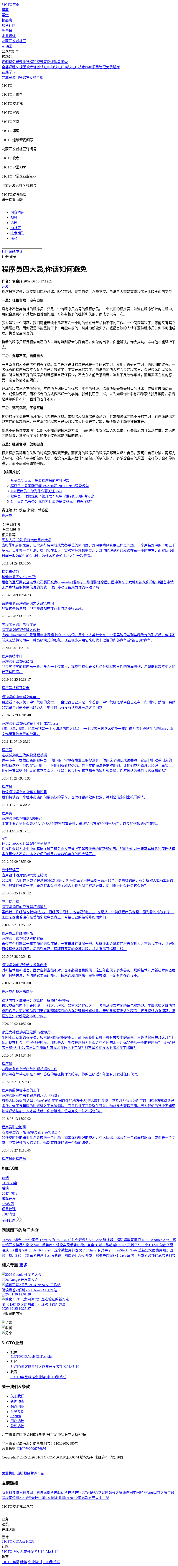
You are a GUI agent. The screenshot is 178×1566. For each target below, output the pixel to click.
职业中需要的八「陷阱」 (31, 1095)
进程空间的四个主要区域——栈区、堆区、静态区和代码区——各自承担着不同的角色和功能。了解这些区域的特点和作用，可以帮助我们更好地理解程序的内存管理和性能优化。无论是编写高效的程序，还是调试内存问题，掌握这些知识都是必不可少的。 (88, 1011)
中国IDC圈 (46, 1498)
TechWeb (91, 1492)
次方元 (90, 1498)
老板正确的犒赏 (24, 755)
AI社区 (15, 228)
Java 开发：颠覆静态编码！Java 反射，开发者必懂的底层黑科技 (127, 1255)
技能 (15, 688)
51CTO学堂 (19, 1377)
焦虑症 (28, 991)
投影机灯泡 (10, 572)
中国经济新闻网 (145, 1492)
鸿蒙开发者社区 (14, 41)
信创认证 (40, 67)
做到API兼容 (22, 818)
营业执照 (9, 1473)
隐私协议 (17, 1426)
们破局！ (19, 661)
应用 (5, 902)
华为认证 (54, 67)
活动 (13, 238)
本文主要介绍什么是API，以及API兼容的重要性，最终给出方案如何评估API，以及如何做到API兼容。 (81, 823)
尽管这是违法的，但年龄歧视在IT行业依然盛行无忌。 (43, 608)
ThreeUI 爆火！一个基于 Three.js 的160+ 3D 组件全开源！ (45, 1240)
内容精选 (17, 212)
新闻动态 (17, 1401)
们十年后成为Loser (30, 723)
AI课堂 (7, 46)
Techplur (47, 1356)
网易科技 (36, 1492)
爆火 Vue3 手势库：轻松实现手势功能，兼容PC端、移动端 (71, 1245)
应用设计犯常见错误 (24, 875)
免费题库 (113, 67)
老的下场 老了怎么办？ (32, 1132)
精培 (31, 1377)
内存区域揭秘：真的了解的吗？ (36, 1000)
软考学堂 (61, 62)
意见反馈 (17, 1412)
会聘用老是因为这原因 (28, 603)
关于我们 (17, 1396)
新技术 (17, 991)
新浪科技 (9, 1492)
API (4, 838)
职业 (15, 1127)
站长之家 (115, 1492)
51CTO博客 (19, 1367)
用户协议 (17, 1421)
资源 (12, 77)
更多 (23, 1265)
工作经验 (19, 933)
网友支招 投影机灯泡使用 (26, 540)
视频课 (7, 62)
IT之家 (162, 1492)
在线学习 (9, 72)
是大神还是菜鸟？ (28, 1032)
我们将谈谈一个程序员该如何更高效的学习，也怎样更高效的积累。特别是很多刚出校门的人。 (75, 797)
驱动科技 (64, 1492)
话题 (13, 223)
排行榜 (28, 62)
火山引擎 (102, 1498)
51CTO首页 (10, 5)
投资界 (79, 1498)
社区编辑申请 (12, 251)
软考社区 (9, 25)
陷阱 (22, 1127)
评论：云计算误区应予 (26, 843)
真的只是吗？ (24, 907)
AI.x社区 (72, 1367)
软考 (29, 67)
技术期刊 (17, 233)
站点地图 (17, 1406)
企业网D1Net (64, 1498)
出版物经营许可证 (30, 1473)
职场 (29, 933)
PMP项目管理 (95, 67)
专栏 (33, 77)
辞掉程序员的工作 (26, 1090)
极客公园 (12, 1498)
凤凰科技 (50, 1492)
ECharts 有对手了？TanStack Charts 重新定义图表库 (124, 1250)
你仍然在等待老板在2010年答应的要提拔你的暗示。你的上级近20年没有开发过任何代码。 (71, 1074)
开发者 (24, 688)
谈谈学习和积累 (24, 792)
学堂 (5, 15)
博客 (5, 10)
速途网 (127, 1492)
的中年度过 (21, 697)
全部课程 (9, 67)
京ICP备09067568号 (31, 1448)
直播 (39, 77)
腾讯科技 (23, 1492)
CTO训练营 (57, 1377)
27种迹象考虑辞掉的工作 (29, 1069)
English (15, 1416)
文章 (5, 77)
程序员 (7, 515)
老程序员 (9, 624)
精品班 (7, 20)
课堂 (26, 77)
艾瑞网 (103, 1492)
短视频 (38, 62)
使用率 (14, 902)
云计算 (7, 870)
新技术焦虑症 (24, 965)
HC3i (37, 1356)
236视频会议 (28, 1498)
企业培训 (9, 36)
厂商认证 (68, 67)
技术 (15, 656)
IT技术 (80, 67)
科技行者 (78, 1492)
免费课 (7, 31)
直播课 (48, 62)
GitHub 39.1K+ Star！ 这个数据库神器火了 (54, 1250)
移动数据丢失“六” (19, 577)
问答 (19, 77)
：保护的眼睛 (22, 938)
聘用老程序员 (26, 624)
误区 (15, 870)
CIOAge (27, 1356)
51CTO (15, 1356)
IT (20, 656)
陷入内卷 (21, 630)
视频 (13, 217)
